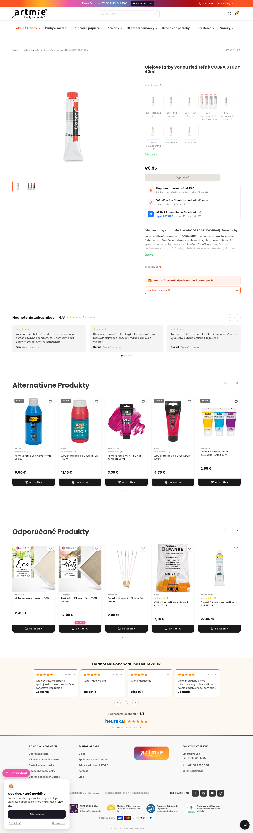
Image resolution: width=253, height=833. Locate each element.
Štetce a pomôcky (140, 28)
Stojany (113, 28)
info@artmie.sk (194, 770)
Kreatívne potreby (176, 28)
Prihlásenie (207, 3)
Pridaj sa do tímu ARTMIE (93, 765)
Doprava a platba (39, 753)
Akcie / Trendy (26, 28)
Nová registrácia (229, 3)
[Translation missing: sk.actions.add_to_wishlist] (50, 402)
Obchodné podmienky (42, 770)
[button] (122, 490)
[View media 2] (31, 186)
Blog (81, 776)
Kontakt (83, 770)
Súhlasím (37, 814)
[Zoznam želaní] (229, 13)
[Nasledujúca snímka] (51, 421)
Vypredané (182, 177)
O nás (82, 753)
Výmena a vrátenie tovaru (44, 759)
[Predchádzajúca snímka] (16, 421)
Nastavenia (58, 823)
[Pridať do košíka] (33, 482)
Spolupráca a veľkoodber (93, 759)
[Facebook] (195, 793)
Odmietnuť (15, 823)
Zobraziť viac (151, 154)
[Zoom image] (75, 127)
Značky (224, 28)
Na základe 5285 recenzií (126, 727)
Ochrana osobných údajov (44, 776)
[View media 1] (18, 186)
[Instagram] (203, 793)
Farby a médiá (56, 28)
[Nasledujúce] (135, 703)
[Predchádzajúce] (117, 703)
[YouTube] (212, 793)
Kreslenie (204, 28)
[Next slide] (237, 383)
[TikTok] (220, 793)
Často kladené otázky (41, 765)
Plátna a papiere (87, 28)
